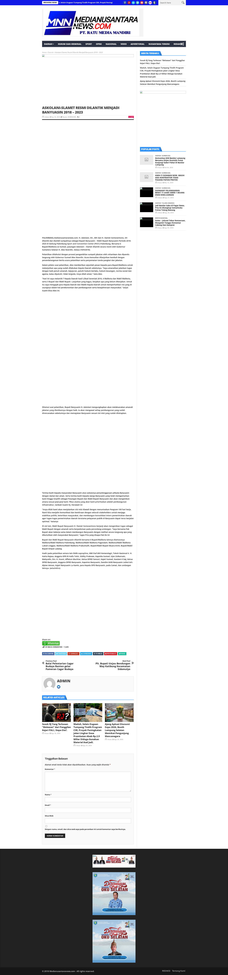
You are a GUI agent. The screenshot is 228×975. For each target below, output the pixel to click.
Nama (48, 794)
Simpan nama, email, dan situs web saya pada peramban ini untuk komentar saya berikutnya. (85, 829)
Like (132, 117)
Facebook (49, 654)
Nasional (111, 44)
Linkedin (87, 654)
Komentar (50, 769)
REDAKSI (178, 44)
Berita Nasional (161, 218)
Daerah (48, 44)
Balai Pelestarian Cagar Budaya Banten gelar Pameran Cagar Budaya (59, 665)
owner (47, 733)
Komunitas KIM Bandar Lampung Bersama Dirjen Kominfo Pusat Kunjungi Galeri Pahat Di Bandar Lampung (170, 161)
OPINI (99, 44)
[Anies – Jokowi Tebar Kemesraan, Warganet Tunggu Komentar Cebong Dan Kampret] (146, 222)
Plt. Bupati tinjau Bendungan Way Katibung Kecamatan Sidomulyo (113, 665)
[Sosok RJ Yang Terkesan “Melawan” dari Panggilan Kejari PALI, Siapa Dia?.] (56, 712)
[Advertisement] (88, 142)
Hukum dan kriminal (70, 44)
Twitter (62, 654)
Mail (123, 654)
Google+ (74, 654)
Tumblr (98, 654)
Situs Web (49, 816)
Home (44, 52)
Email (48, 805)
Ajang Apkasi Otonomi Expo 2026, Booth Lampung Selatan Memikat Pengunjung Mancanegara (117, 730)
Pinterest (111, 654)
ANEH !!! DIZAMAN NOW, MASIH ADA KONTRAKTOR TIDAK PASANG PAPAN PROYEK (169, 177)
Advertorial (138, 44)
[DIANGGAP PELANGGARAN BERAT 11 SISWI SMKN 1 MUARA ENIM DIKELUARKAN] (146, 192)
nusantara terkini (159, 44)
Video (124, 44)
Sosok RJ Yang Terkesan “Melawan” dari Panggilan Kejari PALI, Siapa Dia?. (56, 727)
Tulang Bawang (168, 203)
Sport (89, 44)
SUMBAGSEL (72, 117)
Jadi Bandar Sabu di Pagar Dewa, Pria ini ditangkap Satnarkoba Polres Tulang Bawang (170, 207)
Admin (47, 117)
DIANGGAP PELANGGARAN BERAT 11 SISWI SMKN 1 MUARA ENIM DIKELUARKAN (169, 192)
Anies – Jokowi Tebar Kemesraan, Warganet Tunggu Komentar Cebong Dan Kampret (170, 222)
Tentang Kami (178, 970)
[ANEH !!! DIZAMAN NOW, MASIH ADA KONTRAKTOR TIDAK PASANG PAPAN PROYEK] (146, 177)
